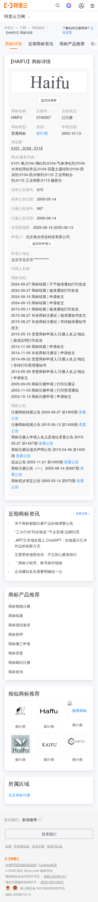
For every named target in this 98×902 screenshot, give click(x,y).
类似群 (16, 141)
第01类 (42, 133)
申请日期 (69, 126)
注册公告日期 (22, 217)
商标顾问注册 (19, 662)
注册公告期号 (22, 208)
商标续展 (15, 615)
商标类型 (18, 126)
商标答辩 (15, 634)
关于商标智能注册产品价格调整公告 (44, 523)
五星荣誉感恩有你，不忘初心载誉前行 (46, 554)
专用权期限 (20, 227)
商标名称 (18, 110)
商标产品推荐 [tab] (72, 44)
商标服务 (38, 27)
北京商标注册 (19, 795)
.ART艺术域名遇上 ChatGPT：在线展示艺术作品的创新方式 (51, 542)
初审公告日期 (22, 199)
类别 (40, 126)
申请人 (16, 236)
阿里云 (9, 27)
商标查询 (15, 671)
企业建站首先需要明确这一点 (38, 571)
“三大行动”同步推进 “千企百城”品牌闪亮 (47, 531)
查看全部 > (83, 513)
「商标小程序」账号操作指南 (38, 562)
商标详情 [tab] (13, 44)
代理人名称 (20, 268)
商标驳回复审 (19, 624)
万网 (23, 27)
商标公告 (18, 405)
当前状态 (69, 110)
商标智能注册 (19, 606)
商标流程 (18, 277)
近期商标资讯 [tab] (40, 44)
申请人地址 (20, 253)
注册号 (41, 110)
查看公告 (46, 443)
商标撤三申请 (19, 643)
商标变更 (15, 653)
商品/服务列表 (22, 156)
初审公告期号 (22, 189)
